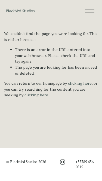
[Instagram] (62, 162)
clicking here (80, 83)
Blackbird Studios (20, 10)
